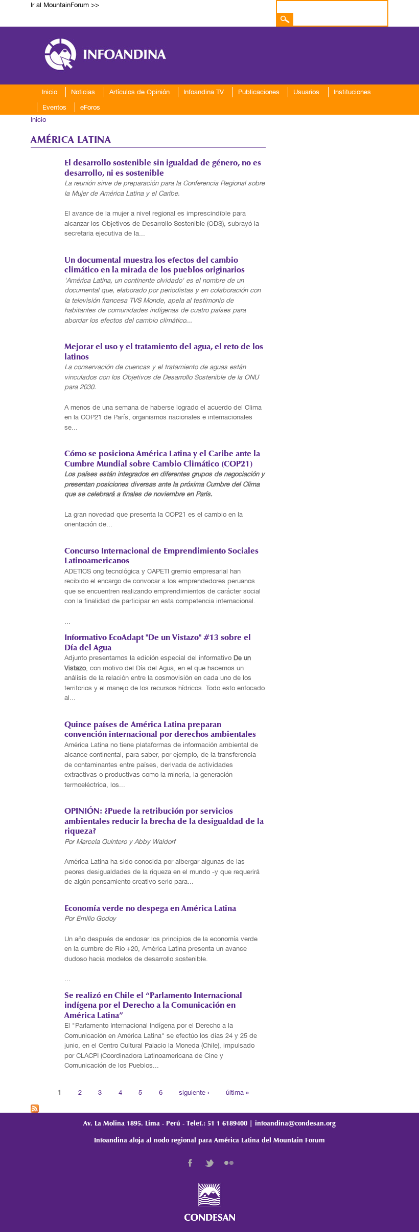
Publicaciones (259, 92)
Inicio (49, 92)
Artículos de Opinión (139, 92)
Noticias (83, 92)
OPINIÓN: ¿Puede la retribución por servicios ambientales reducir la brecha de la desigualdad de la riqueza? (164, 822)
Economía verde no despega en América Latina (150, 909)
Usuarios (306, 92)
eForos (90, 107)
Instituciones (352, 92)
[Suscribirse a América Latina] (35, 1107)
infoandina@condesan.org (295, 1123)
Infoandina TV (203, 92)
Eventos (54, 107)
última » (237, 1092)
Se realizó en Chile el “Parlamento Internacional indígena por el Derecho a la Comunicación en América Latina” (153, 1006)
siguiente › (194, 1092)
